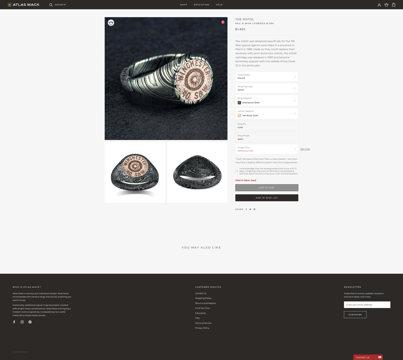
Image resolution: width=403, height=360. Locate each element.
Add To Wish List (267, 198)
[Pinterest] (254, 209)
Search (60, 4)
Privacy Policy (202, 328)
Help (219, 4)
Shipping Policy (203, 298)
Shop (183, 4)
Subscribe (355, 315)
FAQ (197, 318)
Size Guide (305, 149)
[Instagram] (22, 321)
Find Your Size (202, 308)
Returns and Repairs (205, 303)
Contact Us (200, 293)
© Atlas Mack (20, 352)
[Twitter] (250, 209)
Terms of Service (203, 323)
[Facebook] (246, 209)
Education (201, 4)
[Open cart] (393, 4)
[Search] (51, 4)
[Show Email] (380, 357)
